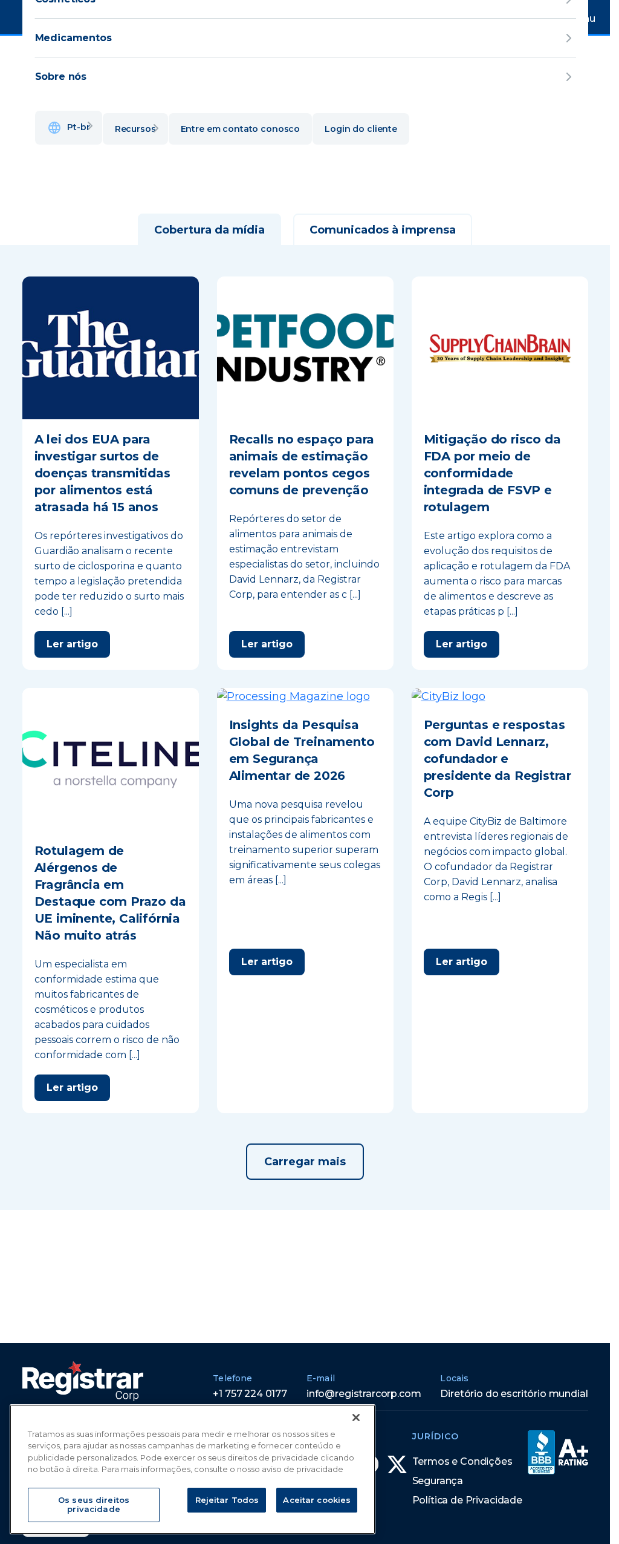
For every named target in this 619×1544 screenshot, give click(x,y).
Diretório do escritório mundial (514, 1393)
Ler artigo (72, 644)
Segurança (438, 1481)
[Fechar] (356, 1417)
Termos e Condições (462, 1461)
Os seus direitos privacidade (93, 1504)
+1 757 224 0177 (250, 1393)
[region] (192, 1469)
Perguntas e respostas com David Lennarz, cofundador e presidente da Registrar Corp (497, 759)
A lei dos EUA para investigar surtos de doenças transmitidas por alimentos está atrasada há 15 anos (102, 473)
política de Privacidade (467, 1500)
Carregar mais (305, 1161)
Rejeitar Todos (227, 1500)
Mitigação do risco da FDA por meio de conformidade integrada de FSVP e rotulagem (492, 473)
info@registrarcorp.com (363, 1393)
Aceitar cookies (317, 1500)
